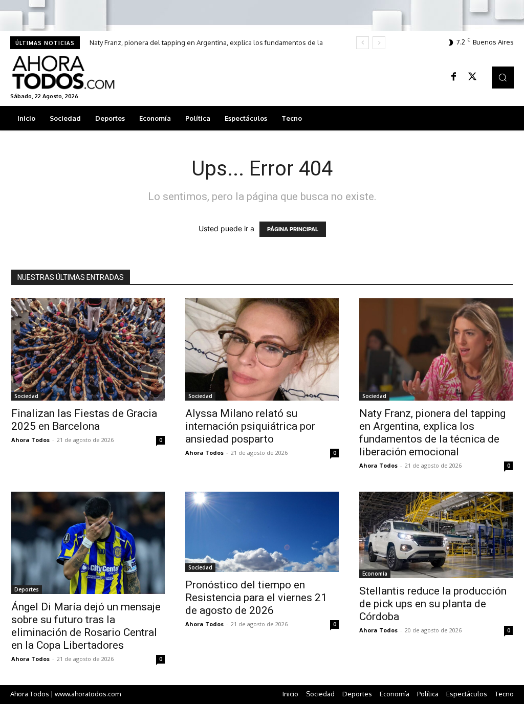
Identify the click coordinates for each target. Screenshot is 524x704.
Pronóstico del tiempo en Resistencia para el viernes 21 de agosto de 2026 (256, 598)
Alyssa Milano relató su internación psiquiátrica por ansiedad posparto (250, 426)
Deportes (26, 589)
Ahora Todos (30, 440)
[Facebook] (454, 77)
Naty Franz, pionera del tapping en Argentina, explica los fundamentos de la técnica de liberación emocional (432, 432)
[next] (379, 42)
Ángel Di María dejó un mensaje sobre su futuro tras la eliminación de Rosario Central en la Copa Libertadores (86, 626)
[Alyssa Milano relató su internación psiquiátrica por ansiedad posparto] (262, 349)
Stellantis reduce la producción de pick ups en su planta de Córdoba (433, 604)
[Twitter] (472, 77)
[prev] (362, 42)
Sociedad (26, 396)
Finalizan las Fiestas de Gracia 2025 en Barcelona (84, 419)
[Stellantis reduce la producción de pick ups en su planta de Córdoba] (436, 535)
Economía (374, 573)
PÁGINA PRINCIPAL (292, 229)
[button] (503, 78)
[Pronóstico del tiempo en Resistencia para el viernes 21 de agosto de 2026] (262, 532)
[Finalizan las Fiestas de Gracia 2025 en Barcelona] (88, 349)
